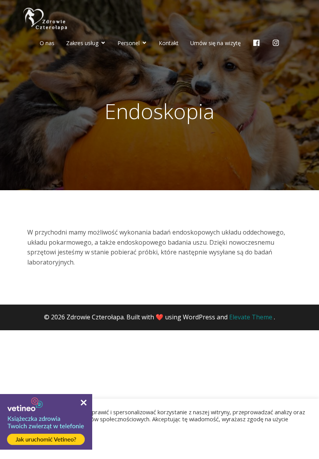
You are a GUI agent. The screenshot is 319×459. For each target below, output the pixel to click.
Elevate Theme (250, 317)
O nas (47, 43)
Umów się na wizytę (215, 43)
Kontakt (169, 43)
